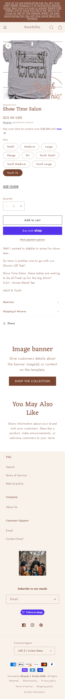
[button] (5, 27)
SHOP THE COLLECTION (32, 381)
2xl (28, 155)
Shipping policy (45, 686)
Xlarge (11, 155)
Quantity (7, 198)
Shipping (7, 122)
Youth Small (47, 155)
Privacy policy (48, 680)
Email (9, 531)
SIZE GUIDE (11, 186)
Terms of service (24, 686)
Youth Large (44, 164)
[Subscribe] (54, 599)
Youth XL (12, 173)
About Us (11, 507)
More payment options (32, 239)
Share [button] (11, 323)
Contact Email (14, 539)
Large (49, 147)
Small (10, 147)
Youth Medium (16, 164)
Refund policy (14, 484)
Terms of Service (16, 475)
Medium (29, 147)
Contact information (34, 691)
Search (10, 467)
